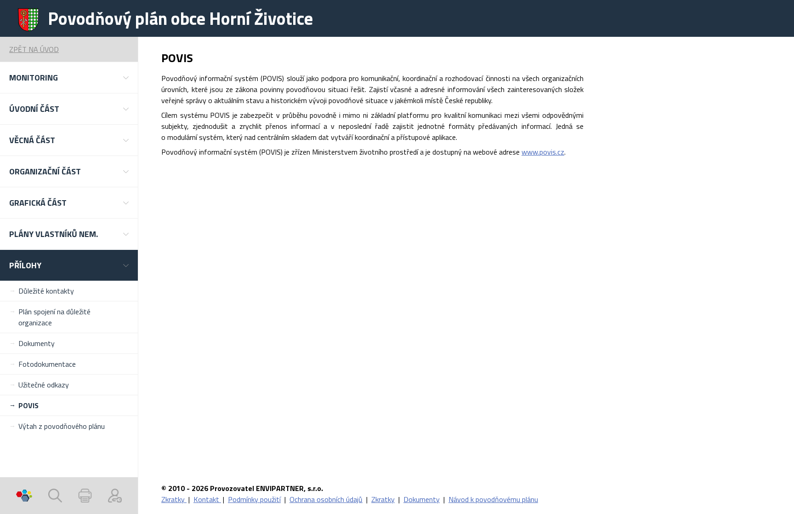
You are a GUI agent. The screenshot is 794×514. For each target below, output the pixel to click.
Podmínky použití (254, 499)
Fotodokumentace (47, 364)
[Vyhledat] (55, 495)
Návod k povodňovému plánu (493, 499)
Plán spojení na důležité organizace (54, 317)
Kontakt (207, 499)
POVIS (28, 405)
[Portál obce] (24, 495)
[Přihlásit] (115, 495)
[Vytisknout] (85, 495)
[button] (69, 77)
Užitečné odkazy (43, 384)
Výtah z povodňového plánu (61, 426)
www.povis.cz (543, 151)
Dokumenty (36, 343)
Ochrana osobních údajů (326, 499)
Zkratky (174, 499)
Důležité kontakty (46, 290)
